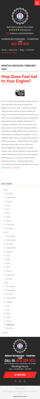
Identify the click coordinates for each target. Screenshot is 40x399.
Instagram (20, 381)
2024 (6, 189)
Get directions (20, 375)
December (10, 236)
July (7, 205)
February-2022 (10, 52)
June (8, 209)
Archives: (7, 183)
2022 (6, 282)
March (9, 220)
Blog (22, 49)
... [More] (4, 332)
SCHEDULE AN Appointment (22, 33)
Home (3, 49)
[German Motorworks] (20, 16)
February (10, 224)
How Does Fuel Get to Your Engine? (19, 78)
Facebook (15, 381)
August (9, 201)
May (8, 212)
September (11, 197)
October (9, 193)
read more (16, 167)
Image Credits (20, 388)
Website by (20, 396)
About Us (13, 49)
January (9, 228)
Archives (30, 49)
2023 (6, 232)
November (11, 239)
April (8, 216)
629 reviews (25, 29)
